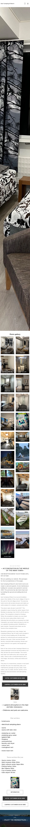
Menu (27, 3)
